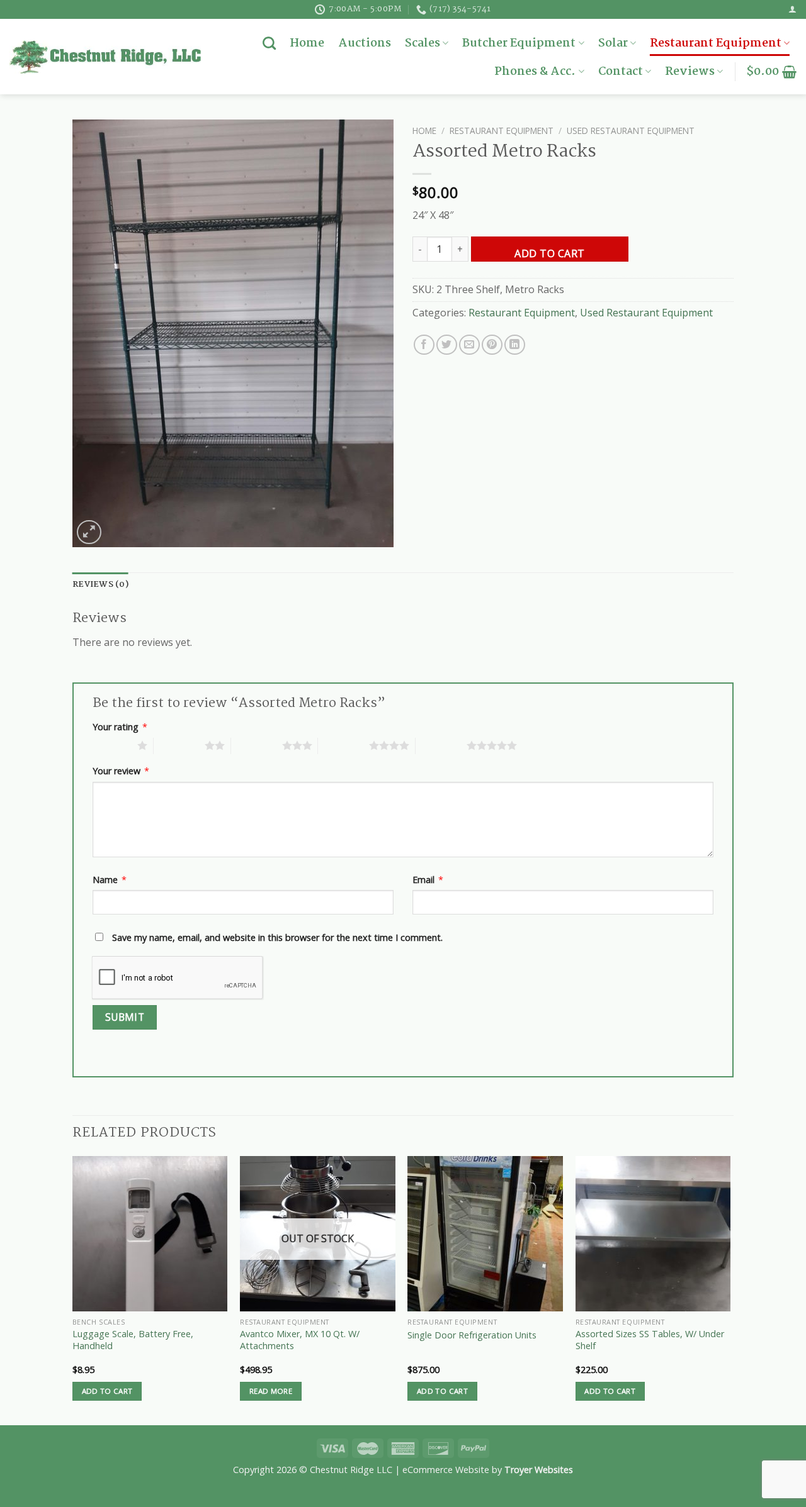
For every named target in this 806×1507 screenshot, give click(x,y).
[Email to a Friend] (469, 345)
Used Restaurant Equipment (631, 130)
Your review (121, 771)
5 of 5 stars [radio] (441, 745)
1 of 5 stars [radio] (111, 745)
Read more (270, 1391)
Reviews (690, 71)
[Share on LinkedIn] (514, 345)
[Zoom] (89, 532)
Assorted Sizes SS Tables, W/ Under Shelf (650, 1340)
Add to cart (549, 253)
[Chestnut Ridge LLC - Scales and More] (105, 57)
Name (110, 880)
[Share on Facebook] (424, 345)
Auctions (364, 43)
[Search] (269, 43)
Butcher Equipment (519, 43)
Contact (620, 71)
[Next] (729, 1289)
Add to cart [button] (107, 1391)
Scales (422, 43)
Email (427, 880)
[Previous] (73, 1289)
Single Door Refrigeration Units (471, 1335)
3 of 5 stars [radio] (256, 745)
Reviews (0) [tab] (100, 584)
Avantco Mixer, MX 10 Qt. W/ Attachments (300, 1340)
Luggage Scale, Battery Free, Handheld (132, 1340)
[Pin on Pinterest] (492, 345)
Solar (613, 43)
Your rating (120, 727)
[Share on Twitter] (446, 345)
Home (307, 43)
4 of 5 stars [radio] (343, 745)
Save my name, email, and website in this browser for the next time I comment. (277, 937)
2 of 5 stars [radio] (179, 745)
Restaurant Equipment (715, 43)
